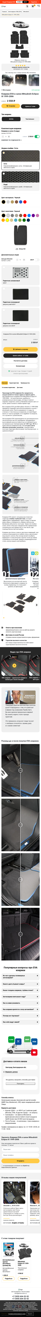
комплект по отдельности (10, 140)
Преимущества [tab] (25, 383)
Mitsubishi (26, 11)
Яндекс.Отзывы (18, 1223)
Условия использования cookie (16, 1314)
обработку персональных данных (15, 1166)
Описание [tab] (4, 383)
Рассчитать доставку (20, 361)
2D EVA (11, 119)
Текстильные (30, 119)
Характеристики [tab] (14, 383)
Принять (30, 1314)
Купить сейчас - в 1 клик (20, 355)
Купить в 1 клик (30, 106)
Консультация (20, 366)
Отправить (20, 1161)
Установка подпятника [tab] (8, 387)
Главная (4, 11)
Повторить (20, 1084)
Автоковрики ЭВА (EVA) (15, 11)
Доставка (20, 387)
